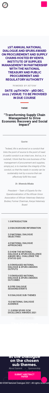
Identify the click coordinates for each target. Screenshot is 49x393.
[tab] (24, 221)
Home (15, 35)
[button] (24, 375)
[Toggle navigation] (44, 4)
